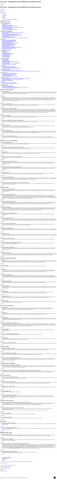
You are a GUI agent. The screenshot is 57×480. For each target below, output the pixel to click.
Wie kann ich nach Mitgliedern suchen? (7, 75)
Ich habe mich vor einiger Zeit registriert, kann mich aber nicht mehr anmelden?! (12, 27)
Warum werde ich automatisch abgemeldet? (7, 28)
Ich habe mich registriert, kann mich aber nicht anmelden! (9, 25)
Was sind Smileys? (4, 52)
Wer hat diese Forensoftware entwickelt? (7, 85)
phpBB (5, 465)
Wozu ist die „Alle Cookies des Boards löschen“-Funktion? (10, 29)
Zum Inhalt (1, 10)
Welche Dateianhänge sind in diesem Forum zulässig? (9, 82)
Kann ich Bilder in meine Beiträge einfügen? (8, 53)
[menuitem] (3, 16)
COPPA (45, 109)
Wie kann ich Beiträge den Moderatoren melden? (8, 46)
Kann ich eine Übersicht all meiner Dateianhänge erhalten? (9, 83)
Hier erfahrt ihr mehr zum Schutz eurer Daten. (22, 477)
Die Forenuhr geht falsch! (5, 33)
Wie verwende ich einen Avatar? (6, 36)
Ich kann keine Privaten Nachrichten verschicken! (8, 66)
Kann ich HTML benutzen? (5, 51)
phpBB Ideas (39, 439)
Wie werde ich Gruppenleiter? (6, 62)
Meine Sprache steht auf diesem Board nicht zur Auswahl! (9, 34)
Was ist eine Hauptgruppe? (5, 63)
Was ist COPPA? (4, 24)
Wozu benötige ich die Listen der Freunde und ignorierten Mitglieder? (11, 70)
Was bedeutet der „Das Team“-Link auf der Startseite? (9, 64)
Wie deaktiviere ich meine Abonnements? (7, 80)
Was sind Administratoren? (5, 59)
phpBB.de (3, 163)
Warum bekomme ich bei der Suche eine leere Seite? (9, 74)
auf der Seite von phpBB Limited (28, 435)
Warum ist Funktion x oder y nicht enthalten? (8, 86)
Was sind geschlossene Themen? (6, 56)
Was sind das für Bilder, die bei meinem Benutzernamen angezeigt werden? (12, 35)
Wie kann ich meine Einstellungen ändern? (7, 31)
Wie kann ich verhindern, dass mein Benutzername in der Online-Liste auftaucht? (12, 32)
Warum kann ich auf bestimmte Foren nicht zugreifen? (9, 44)
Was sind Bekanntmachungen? (6, 54)
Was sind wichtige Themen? (5, 55)
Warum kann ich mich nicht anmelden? (7, 26)
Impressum (1, 469)
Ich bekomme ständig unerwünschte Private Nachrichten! (9, 67)
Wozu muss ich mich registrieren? (6, 23)
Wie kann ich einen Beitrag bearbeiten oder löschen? (9, 40)
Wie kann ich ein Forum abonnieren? (7, 79)
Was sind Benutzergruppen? (5, 60)
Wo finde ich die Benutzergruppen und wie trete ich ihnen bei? (10, 61)
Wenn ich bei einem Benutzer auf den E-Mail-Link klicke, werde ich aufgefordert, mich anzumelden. (15, 37)
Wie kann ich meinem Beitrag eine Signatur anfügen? (9, 41)
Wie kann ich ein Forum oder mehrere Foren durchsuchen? (9, 73)
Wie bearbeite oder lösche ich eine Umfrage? (8, 43)
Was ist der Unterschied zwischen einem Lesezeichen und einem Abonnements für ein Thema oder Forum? (16, 78)
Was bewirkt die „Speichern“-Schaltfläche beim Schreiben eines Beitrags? (11, 47)
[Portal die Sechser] (2, 12)
